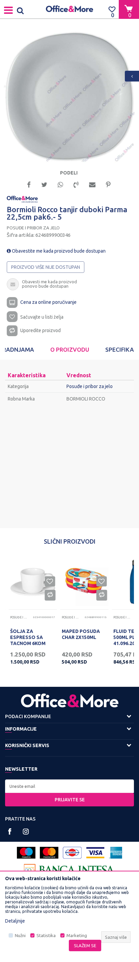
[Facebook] (28, 184)
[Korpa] (129, 9)
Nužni (20, 935)
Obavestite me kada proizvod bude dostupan (58, 251)
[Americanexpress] (115, 853)
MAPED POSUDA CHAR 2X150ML (81, 634)
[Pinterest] (108, 184)
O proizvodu (69, 349)
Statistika (46, 935)
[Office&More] (69, 9)
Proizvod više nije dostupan (45, 267)
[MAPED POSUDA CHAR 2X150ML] (84, 582)
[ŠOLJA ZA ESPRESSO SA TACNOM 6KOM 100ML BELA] (32, 582)
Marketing (76, 935)
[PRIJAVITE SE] (69, 786)
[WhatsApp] (60, 184)
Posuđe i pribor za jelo (33, 227)
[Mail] (92, 184)
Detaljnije (15, 921)
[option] (69, 97)
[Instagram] (26, 831)
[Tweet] (44, 184)
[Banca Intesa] (69, 870)
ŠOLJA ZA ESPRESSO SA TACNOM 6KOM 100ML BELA (28, 640)
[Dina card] (72, 853)
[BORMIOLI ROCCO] (22, 198)
